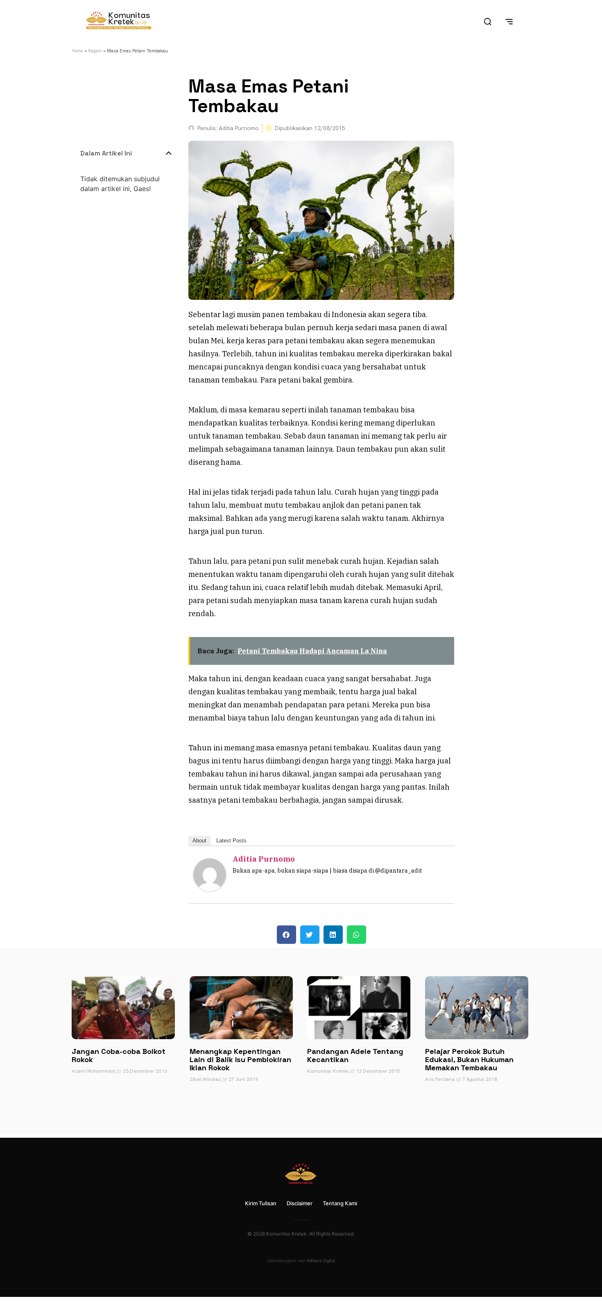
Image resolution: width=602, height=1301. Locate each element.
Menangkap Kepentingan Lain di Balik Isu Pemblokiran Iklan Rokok (240, 1059)
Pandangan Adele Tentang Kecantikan (355, 1055)
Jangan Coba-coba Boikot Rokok (118, 1055)
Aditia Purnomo (264, 859)
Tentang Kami (340, 1203)
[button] (169, 153)
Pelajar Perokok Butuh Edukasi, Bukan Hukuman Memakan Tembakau (469, 1059)
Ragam (95, 51)
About (199, 840)
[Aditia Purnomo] (209, 888)
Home (77, 51)
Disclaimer (299, 1203)
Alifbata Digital (321, 1260)
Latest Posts (231, 840)
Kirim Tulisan (260, 1203)
